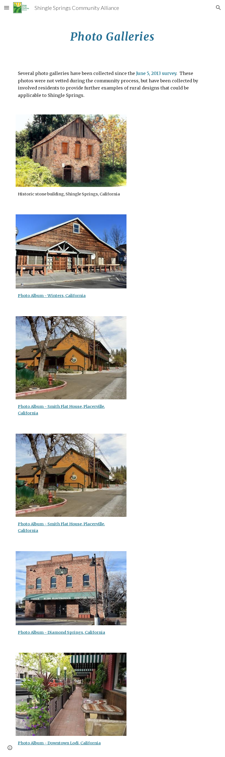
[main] (112, 34)
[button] (6, 7)
